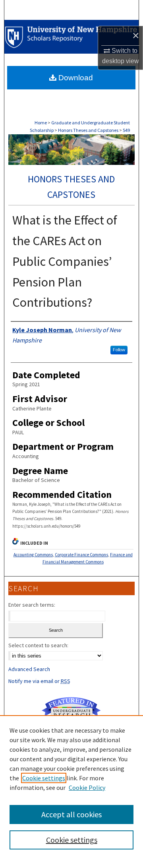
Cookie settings (43, 778)
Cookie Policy (87, 787)
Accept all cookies (71, 814)
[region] (71, 787)
